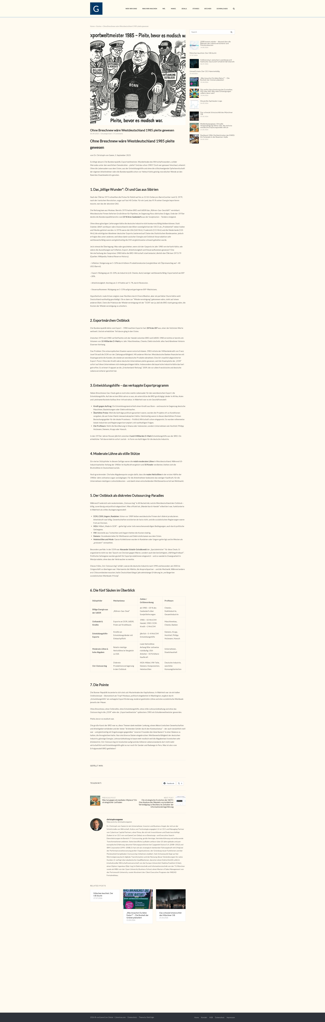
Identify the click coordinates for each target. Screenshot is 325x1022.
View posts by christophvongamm (119, 822)
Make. (173, 9)
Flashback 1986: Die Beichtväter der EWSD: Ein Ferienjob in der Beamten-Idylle (217, 136)
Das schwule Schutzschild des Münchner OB (216, 113)
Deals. (184, 9)
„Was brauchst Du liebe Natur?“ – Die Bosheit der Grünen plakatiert (215, 79)
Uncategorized (106, 134)
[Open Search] (234, 9)
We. (164, 9)
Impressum (231, 1017)
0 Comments (118, 134)
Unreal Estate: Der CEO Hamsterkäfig (205, 71)
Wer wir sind (131, 9)
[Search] (231, 32)
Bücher (208, 9)
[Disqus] (138, 966)
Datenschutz (132, 1017)
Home (92, 26)
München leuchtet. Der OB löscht (203, 53)
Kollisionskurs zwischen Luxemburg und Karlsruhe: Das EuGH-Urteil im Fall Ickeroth (217, 61)
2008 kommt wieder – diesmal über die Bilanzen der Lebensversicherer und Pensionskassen (215, 43)
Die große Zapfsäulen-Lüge (211, 101)
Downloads (222, 9)
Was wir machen (149, 9)
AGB (211, 1017)
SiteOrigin (150, 1017)
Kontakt (204, 1017)
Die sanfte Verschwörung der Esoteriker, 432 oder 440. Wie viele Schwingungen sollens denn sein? (216, 91)
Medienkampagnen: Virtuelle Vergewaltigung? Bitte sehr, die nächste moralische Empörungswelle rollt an (216, 125)
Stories (196, 9)
